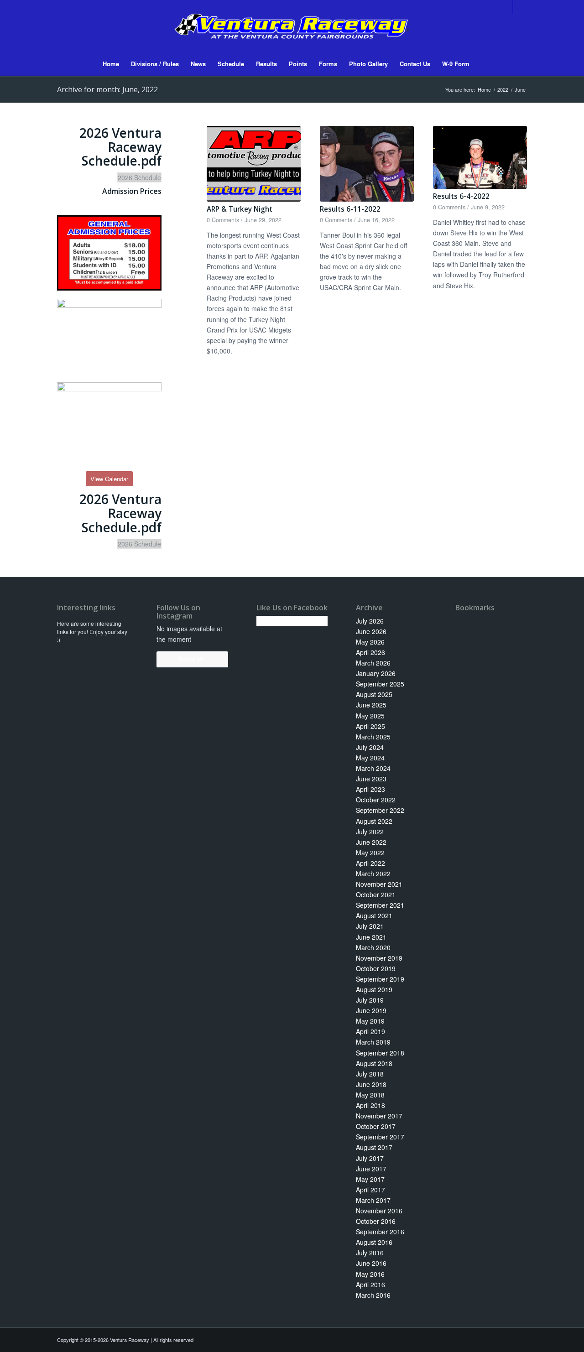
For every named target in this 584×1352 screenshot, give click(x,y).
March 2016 (373, 1295)
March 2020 (373, 947)
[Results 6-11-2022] (367, 164)
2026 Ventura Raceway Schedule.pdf (120, 147)
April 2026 (370, 652)
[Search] (481, 63)
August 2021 (374, 915)
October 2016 (376, 1221)
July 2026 (370, 620)
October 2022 (376, 799)
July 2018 (370, 1073)
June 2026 (371, 631)
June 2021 (371, 936)
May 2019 (370, 1020)
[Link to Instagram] (520, 7)
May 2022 (370, 852)
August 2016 (374, 1242)
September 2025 (380, 683)
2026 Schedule (139, 177)
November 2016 (379, 1210)
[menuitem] (111, 63)
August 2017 (374, 1147)
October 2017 (376, 1126)
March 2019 (373, 1041)
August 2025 (374, 694)
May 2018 (370, 1094)
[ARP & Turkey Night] (254, 164)
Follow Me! (192, 659)
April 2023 (370, 789)
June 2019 (371, 1010)
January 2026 (376, 673)
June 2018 (371, 1084)
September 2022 (380, 810)
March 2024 (373, 768)
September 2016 (380, 1231)
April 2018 (370, 1105)
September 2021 (380, 905)
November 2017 (379, 1115)
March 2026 (373, 662)
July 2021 (370, 926)
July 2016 (370, 1252)
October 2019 (376, 968)
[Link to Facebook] (506, 7)
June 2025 (371, 704)
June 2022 (371, 842)
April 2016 (370, 1284)
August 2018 (374, 1063)
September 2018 (380, 1052)
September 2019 (380, 978)
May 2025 (370, 715)
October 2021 (376, 894)
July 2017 (370, 1158)
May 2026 (370, 641)
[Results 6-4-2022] (480, 157)
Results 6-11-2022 (350, 209)
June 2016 (371, 1263)
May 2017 (370, 1179)
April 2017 (370, 1189)
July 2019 (370, 999)
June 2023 (371, 778)
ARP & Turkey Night (239, 209)
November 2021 (379, 884)
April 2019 (370, 1031)
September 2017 (380, 1136)
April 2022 (370, 863)
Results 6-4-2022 (461, 196)
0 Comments (223, 220)
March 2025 (373, 736)
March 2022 (373, 873)
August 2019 (374, 989)
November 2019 (379, 957)
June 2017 (371, 1168)
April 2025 (370, 726)
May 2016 (370, 1274)
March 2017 (373, 1200)
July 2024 (370, 747)
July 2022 (370, 831)
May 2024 (370, 757)
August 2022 (374, 821)
